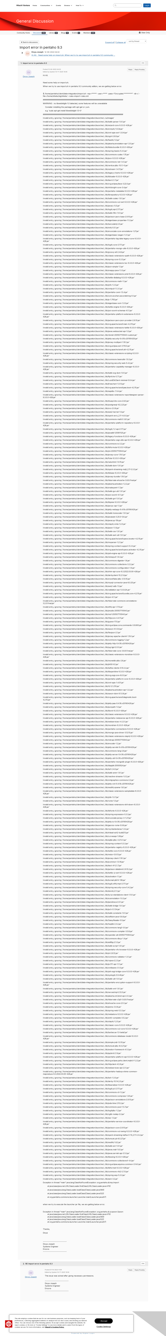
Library (53, 33)
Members (88, 33)
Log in (147, 5)
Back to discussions (30, 42)
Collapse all (121, 42)
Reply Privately (140, 69)
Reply (130, 69)
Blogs (64, 33)
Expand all (109, 42)
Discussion (39, 33)
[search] (115, 5)
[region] (71, 1323)
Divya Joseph (29, 76)
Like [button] (142, 63)
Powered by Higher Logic (83, 1333)
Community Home (23, 33)
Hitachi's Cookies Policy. (54, 1327)
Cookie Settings (104, 1327)
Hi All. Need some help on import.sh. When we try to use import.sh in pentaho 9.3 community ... (73, 55)
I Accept (103, 1321)
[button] (46, 5)
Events (75, 33)
